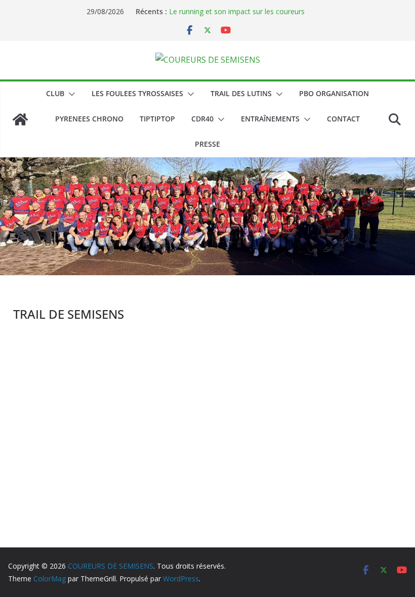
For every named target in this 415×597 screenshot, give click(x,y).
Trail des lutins (241, 93)
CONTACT (343, 118)
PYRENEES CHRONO (89, 118)
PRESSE (207, 144)
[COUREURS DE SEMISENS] (20, 119)
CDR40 (202, 118)
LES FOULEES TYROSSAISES (137, 93)
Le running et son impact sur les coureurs (237, 11)
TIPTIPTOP (157, 118)
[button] (69, 94)
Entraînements (270, 118)
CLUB (55, 93)
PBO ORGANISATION (334, 93)
